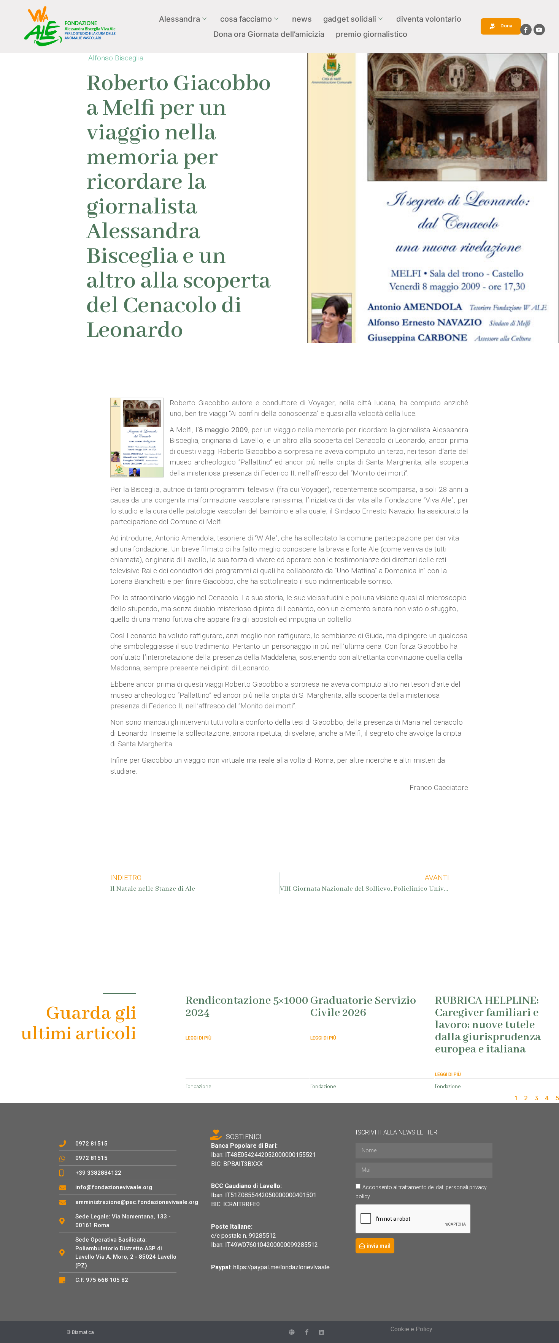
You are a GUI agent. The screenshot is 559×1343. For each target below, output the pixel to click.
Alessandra (179, 19)
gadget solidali (349, 19)
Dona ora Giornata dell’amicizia (268, 34)
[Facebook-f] (526, 29)
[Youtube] (539, 29)
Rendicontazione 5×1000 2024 (247, 1007)
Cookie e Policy (411, 1329)
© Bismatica (80, 1332)
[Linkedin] (321, 1332)
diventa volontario (428, 19)
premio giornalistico (371, 34)
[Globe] (292, 1332)
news (302, 19)
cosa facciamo (246, 19)
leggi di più (198, 1038)
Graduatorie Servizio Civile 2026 (363, 1007)
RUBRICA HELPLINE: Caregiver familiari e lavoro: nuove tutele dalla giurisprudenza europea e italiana (488, 1025)
